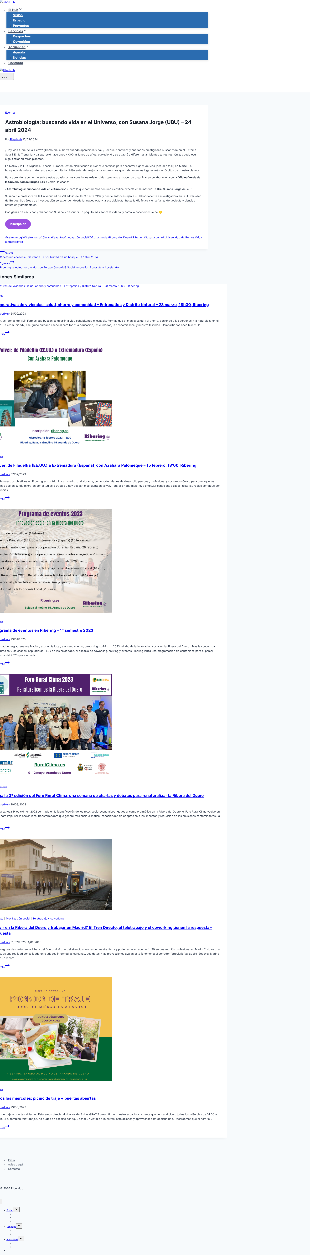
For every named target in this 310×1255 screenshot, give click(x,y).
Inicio (11, 1160)
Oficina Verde (97, 237)
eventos (58, 237)
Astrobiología (14, 237)
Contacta (15, 63)
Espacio (19, 20)
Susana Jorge (153, 237)
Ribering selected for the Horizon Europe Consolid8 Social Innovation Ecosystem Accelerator (60, 265)
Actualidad (12, 1239)
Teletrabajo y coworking (48, 918)
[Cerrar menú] (1, 1201)
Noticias (19, 58)
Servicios (11, 1226)
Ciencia (46, 237)
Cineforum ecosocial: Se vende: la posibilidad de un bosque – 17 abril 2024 (49, 255)
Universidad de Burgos (178, 237)
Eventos (10, 112)
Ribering (137, 237)
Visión (18, 15)
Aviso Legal (15, 1164)
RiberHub (16, 139)
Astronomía (32, 237)
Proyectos (21, 26)
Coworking (21, 42)
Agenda (19, 52)
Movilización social (18, 918)
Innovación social (76, 237)
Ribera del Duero (119, 237)
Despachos (22, 36)
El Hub (9, 1210)
